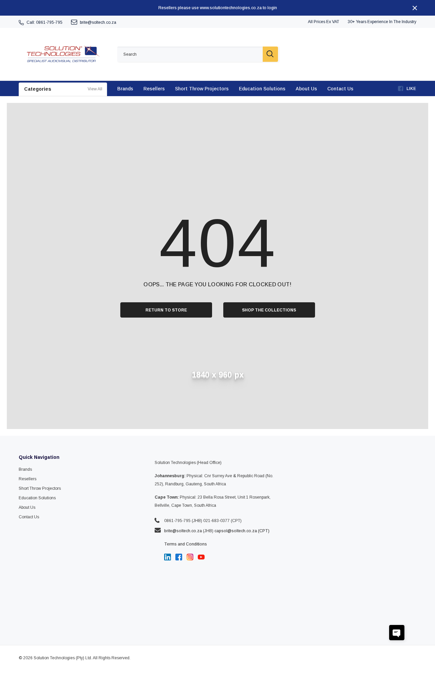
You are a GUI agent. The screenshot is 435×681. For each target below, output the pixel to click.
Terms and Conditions (185, 544)
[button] (396, 632)
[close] (414, 7)
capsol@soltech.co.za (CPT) (241, 530)
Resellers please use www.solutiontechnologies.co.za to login (217, 7)
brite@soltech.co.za (98, 22)
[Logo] (63, 54)
